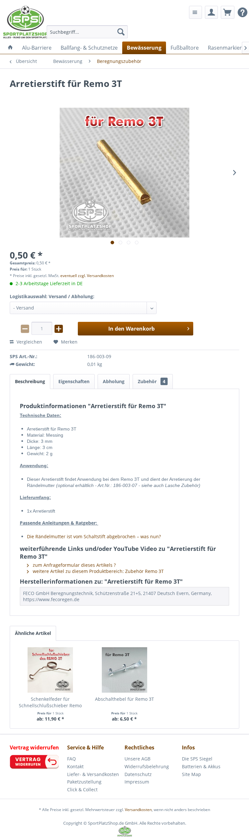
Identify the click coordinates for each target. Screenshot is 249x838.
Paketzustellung (84, 782)
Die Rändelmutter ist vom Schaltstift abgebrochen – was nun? (94, 536)
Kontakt (75, 766)
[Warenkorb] (227, 12)
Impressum (136, 782)
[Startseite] (10, 48)
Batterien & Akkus (201, 766)
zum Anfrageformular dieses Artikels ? (73, 565)
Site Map (191, 774)
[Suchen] (121, 31)
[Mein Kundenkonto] (211, 12)
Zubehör (151, 381)
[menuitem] (87, 31)
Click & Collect (82, 789)
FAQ (71, 759)
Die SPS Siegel (197, 759)
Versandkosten (138, 809)
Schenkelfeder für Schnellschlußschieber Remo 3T (50, 702)
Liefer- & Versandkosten (93, 774)
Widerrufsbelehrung (146, 766)
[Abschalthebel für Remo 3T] (125, 670)
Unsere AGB (137, 759)
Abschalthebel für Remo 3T (124, 699)
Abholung (113, 381)
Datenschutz (138, 774)
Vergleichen (28, 342)
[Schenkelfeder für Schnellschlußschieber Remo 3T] (50, 670)
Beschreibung (30, 381)
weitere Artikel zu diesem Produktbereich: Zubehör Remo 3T (97, 571)
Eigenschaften (73, 381)
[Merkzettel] (195, 12)
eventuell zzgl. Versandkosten (87, 275)
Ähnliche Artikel (33, 633)
